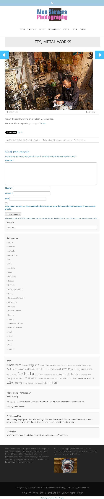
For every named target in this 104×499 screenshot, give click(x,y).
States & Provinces (15, 323)
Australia (11, 268)
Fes (46, 140)
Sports (10, 319)
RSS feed (76, 454)
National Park (12, 374)
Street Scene (64, 378)
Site (7, 198)
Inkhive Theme (33, 487)
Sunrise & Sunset (15, 327)
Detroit (81, 365)
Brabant (41, 365)
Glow (74, 369)
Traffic (10, 332)
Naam (8, 188)
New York (43, 374)
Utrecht (18, 382)
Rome (22, 378)
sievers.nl (80, 401)
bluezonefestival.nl (25, 462)
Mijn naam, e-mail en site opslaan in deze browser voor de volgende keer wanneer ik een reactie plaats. (50, 207)
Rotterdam (31, 378)
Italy (78, 369)
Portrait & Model (26, 140)
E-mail (9, 193)
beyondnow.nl (11, 462)
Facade (27, 369)
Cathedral (64, 365)
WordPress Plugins (57, 498)
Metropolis (13, 140)
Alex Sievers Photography (19, 392)
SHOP (74, 29)
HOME (82, 29)
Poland (17, 378)
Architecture (13, 255)
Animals (11, 251)
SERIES (42, 29)
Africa (10, 242)
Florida (39, 369)
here (43, 123)
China (70, 365)
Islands (11, 293)
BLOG (22, 29)
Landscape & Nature (16, 298)
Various (11, 349)
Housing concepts (15, 289)
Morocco (68, 140)
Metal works (58, 140)
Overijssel (11, 378)
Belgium (33, 365)
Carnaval (57, 365)
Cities (10, 272)
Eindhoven (11, 369)
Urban (10, 340)
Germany (66, 369)
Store (47, 378)
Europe (11, 281)
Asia (10, 263)
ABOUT (66, 29)
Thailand (72, 378)
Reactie (9, 160)
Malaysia (83, 369)
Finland (32, 369)
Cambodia (50, 365)
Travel (10, 336)
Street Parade (54, 378)
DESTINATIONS (54, 29)
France (47, 369)
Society (37, 140)
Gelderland (55, 369)
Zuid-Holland (50, 383)
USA (10, 344)
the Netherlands (84, 378)
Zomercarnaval (36, 383)
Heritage (11, 285)
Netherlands (29, 373)
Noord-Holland (67, 374)
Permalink (81, 140)
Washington (26, 383)
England (20, 369)
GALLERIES (32, 29)
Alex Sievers (92, 112)
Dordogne (87, 365)
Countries (12, 276)
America (11, 246)
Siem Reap (41, 378)
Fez (50, 140)
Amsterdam (14, 365)
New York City (52, 374)
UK (93, 378)
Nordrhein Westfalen (84, 374)
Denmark (76, 365)
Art (9, 259)
